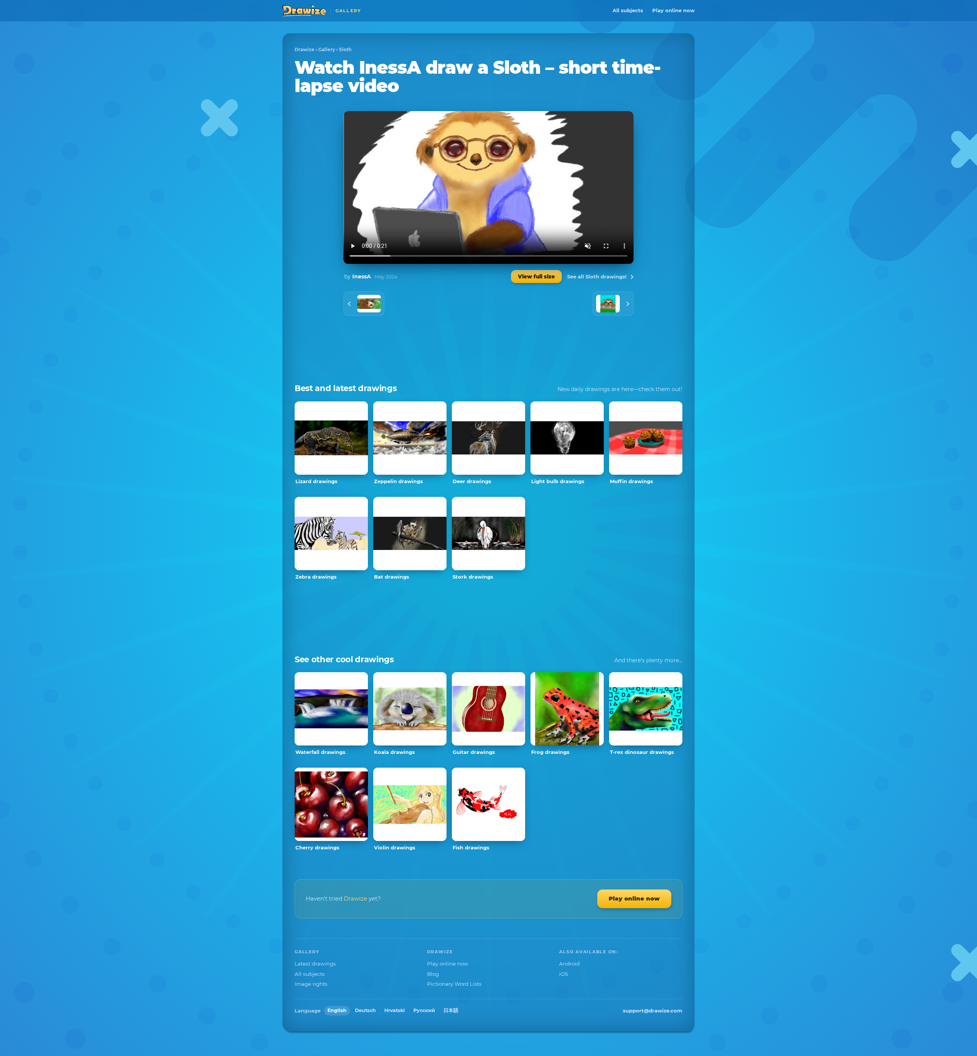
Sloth (345, 49)
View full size (536, 276)
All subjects (628, 10)
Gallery (326, 49)
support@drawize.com (652, 1010)
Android (569, 964)
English (337, 1010)
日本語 (450, 1010)
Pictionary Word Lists (454, 984)
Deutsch (365, 1010)
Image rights (311, 984)
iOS (563, 974)
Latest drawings (315, 964)
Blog (433, 974)
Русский (424, 1010)
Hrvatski (394, 1010)
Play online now (673, 10)
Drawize (304, 49)
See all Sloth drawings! (597, 276)
